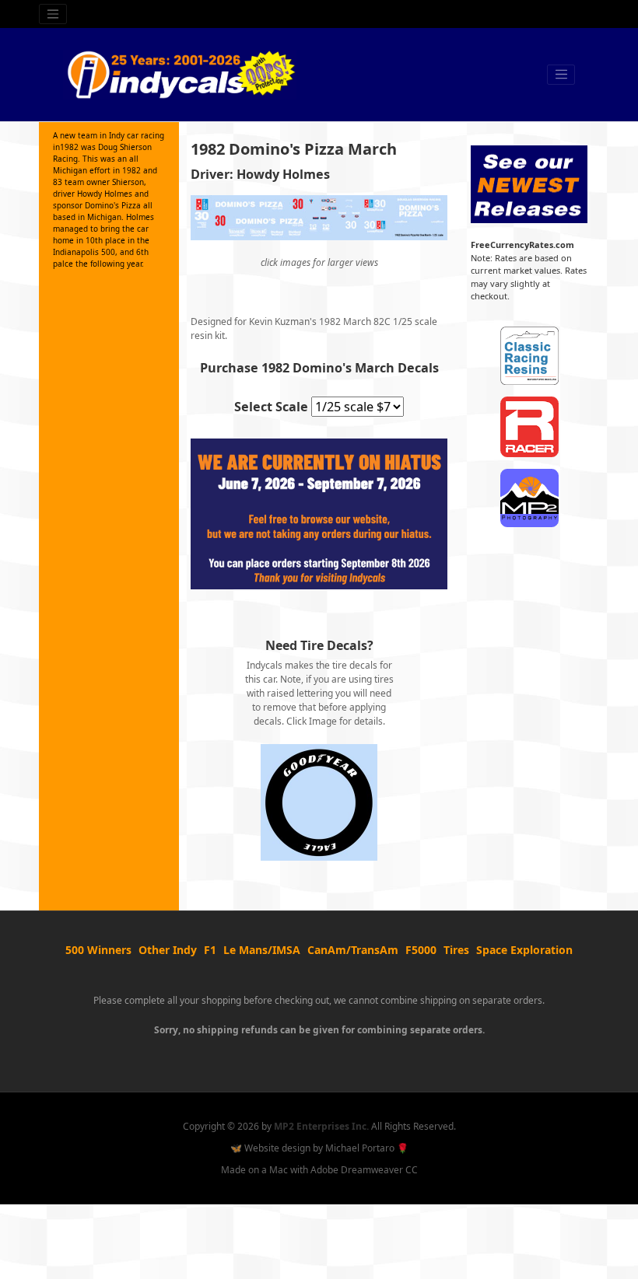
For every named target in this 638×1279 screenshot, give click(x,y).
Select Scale (271, 406)
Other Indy (167, 949)
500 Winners (98, 949)
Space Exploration (524, 949)
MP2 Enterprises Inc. (321, 1126)
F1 (210, 949)
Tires (456, 949)
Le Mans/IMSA (261, 949)
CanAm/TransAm (352, 949)
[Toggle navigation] (53, 14)
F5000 (420, 949)
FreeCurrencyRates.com (522, 244)
